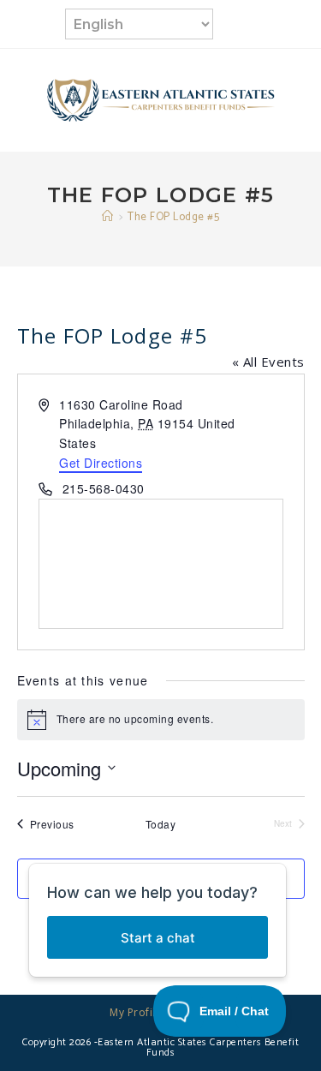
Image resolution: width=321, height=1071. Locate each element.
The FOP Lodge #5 (173, 217)
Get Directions (100, 462)
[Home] (108, 217)
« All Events (268, 361)
